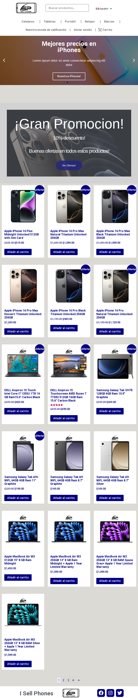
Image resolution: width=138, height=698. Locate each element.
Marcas (109, 21)
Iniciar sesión (83, 30)
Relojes (90, 21)
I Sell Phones (36, 693)
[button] (4, 60)
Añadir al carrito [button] (18, 252)
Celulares (28, 21)
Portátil (70, 21)
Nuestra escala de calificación (46, 30)
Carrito (107, 30)
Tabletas (50, 21)
